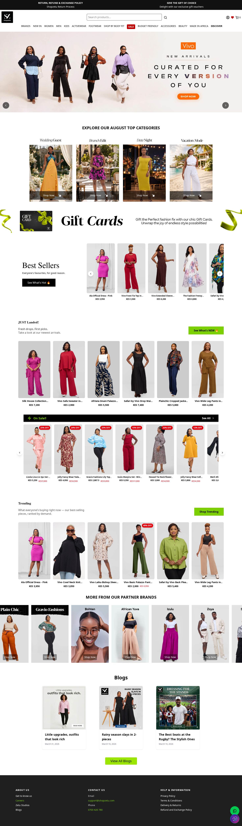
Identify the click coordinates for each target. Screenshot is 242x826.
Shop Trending (209, 512)
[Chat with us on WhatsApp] (234, 810)
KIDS (66, 26)
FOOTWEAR (95, 26)
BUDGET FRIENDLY (148, 26)
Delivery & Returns (171, 805)
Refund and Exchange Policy (176, 809)
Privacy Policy (168, 795)
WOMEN (49, 26)
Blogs (19, 809)
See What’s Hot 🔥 (38, 282)
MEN (58, 26)
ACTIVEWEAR (79, 26)
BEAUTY (183, 26)
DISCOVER (216, 26)
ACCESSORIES (168, 26)
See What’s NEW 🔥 (206, 330)
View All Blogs (121, 761)
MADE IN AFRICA (199, 26)
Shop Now (48, 195)
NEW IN (37, 26)
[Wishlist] (232, 17)
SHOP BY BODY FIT (114, 26)
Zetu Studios (22, 805)
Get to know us (24, 795)
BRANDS (25, 26)
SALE (131, 26)
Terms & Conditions (171, 800)
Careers (20, 800)
